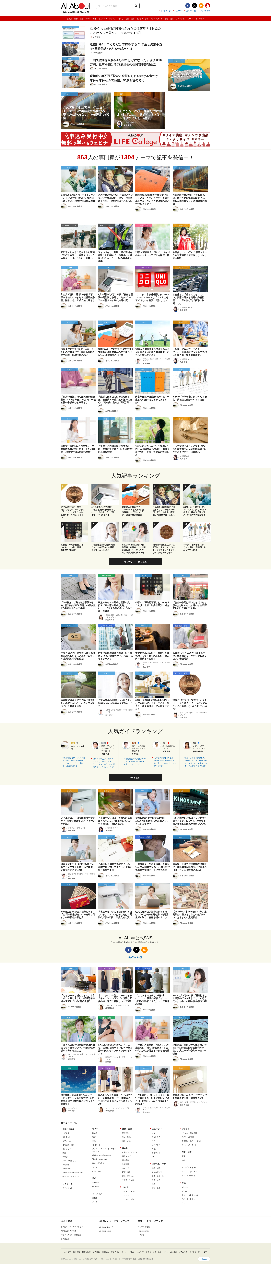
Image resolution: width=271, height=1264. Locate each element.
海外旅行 (95, 1183)
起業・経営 (156, 1180)
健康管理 (125, 1133)
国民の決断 (65, 1239)
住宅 (81, 19)
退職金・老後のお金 (100, 1159)
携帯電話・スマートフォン (192, 1141)
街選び (65, 1157)
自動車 (94, 1198)
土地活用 (66, 1165)
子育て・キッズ (128, 1180)
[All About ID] (207, 6)
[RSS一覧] (201, 5)
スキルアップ (157, 1172)
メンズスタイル (156, 19)
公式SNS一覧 (191, 11)
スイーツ (125, 1195)
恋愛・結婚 (130, 19)
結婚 (183, 1160)
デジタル (112, 19)
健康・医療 (127, 1129)
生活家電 (125, 1164)
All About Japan (105, 1231)
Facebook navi (143, 1231)
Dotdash (205, 1259)
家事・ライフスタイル (130, 1152)
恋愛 (183, 1156)
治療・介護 (126, 1141)
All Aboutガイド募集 (68, 1231)
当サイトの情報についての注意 (175, 1252)
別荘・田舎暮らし (69, 1161)
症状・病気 (126, 1137)
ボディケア (156, 1145)
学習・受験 (156, 1188)
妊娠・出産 (126, 1172)
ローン (94, 1167)
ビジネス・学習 (142, 19)
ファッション (181, 19)
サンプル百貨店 (144, 1227)
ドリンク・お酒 (128, 1199)
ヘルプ (204, 1252)
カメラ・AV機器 (188, 1137)
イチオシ (141, 1235)
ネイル (154, 1149)
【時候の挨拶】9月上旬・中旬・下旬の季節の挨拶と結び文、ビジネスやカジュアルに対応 (165, 762)
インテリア (67, 1149)
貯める (94, 1133)
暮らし (120, 19)
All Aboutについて (137, 1252)
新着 (76, 19)
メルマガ (178, 11)
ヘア (153, 1141)
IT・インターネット (189, 1145)
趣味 (172, 19)
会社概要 (67, 1252)
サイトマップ (165, 11)
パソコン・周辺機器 (189, 1133)
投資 (94, 1137)
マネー (88, 19)
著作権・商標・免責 (153, 1252)
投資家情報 (86, 1252)
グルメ (190, 19)
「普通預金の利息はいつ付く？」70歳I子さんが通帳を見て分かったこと (135, 761)
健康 (94, 19)
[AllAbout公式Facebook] (187, 5)
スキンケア (156, 1137)
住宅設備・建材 (68, 1145)
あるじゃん (96, 1171)
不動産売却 (67, 1169)
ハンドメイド (127, 1168)
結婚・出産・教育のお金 (101, 1155)
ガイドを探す (205, 11)
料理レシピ (126, 1156)
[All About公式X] (194, 5)
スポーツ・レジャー (189, 1199)
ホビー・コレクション (190, 1195)
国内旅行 (95, 1187)
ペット (184, 1203)
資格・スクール (158, 1176)
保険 (94, 1141)
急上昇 (69, 19)
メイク (154, 1133)
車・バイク (200, 19)
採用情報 (76, 1252)
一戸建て (66, 1133)
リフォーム (67, 1141)
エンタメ (185, 1187)
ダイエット (156, 1153)
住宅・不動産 (68, 1129)
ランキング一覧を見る (135, 562)
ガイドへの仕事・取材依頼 (71, 1235)
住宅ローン (96, 1145)
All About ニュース (106, 1227)
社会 (153, 1184)
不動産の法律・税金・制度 (73, 1173)
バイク (94, 1202)
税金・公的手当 (98, 1163)
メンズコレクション (189, 1172)
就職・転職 (156, 1168)
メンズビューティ (188, 1176)
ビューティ (103, 19)
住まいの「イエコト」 (71, 1176)
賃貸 (64, 1153)
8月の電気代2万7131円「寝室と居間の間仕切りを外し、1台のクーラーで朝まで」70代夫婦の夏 (74, 762)
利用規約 (105, 1252)
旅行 (166, 19)
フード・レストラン (129, 1191)
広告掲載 (96, 1252)
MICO (154, 1157)
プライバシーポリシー (119, 1252)
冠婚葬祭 (125, 1160)
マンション (67, 1137)
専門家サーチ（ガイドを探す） (73, 1227)
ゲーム (184, 1191)
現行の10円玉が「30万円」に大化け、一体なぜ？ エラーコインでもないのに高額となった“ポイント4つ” (104, 763)
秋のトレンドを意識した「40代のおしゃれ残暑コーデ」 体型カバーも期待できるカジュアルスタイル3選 (195, 762)
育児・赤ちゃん (128, 1176)
